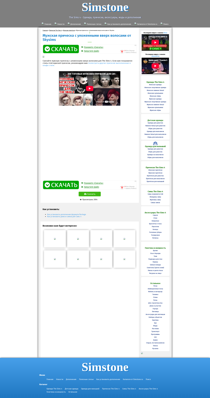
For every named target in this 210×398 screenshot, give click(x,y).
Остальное (155, 283)
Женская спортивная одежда (155, 87)
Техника (155, 294)
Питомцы (155, 311)
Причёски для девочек (155, 176)
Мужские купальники (155, 107)
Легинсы (155, 238)
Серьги (155, 215)
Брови (155, 251)
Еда (155, 323)
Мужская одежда (155, 99)
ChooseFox (155, 56)
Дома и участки (155, 306)
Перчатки (155, 227)
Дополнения (75, 24)
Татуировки (155, 235)
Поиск (165, 24)
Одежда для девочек (155, 123)
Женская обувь (155, 96)
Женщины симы (155, 197)
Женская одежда (155, 85)
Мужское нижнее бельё (155, 105)
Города (155, 309)
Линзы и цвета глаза (155, 270)
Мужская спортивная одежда (155, 102)
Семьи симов (155, 203)
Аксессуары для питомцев (155, 314)
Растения (155, 329)
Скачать (91, 194)
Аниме (155, 340)
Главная (47, 24)
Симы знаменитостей (155, 194)
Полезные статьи (94, 24)
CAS (155, 337)
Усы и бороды (155, 253)
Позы (155, 286)
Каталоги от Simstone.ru (147, 24)
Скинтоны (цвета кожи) (155, 268)
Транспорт (155, 331)
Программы (155, 334)
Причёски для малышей (155, 181)
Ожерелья (155, 221)
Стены (155, 297)
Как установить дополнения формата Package (66, 214)
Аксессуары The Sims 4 (155, 212)
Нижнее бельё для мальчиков (155, 134)
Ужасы (155, 346)
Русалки (155, 348)
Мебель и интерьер (155, 292)
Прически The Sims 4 (55, 30)
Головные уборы (155, 232)
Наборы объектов (155, 317)
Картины (155, 320)
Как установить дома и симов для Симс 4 (64, 216)
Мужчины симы (155, 200)
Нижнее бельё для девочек (155, 126)
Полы (155, 300)
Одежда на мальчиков (155, 155)
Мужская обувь (155, 110)
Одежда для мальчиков (155, 131)
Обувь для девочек (155, 129)
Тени (155, 256)
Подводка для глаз (155, 259)
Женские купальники (155, 93)
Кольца (155, 229)
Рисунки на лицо (155, 273)
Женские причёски (155, 170)
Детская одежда (155, 120)
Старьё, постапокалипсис (155, 343)
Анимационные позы (155, 289)
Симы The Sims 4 (155, 191)
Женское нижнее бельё (155, 90)
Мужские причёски (69, 30)
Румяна (155, 262)
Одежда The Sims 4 (155, 82)
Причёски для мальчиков (155, 179)
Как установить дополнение (119, 24)
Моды (155, 326)
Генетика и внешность (155, 248)
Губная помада (155, 265)
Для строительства (155, 303)
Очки (155, 218)
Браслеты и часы (155, 224)
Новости (60, 24)
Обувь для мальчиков (155, 137)
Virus (165, 33)
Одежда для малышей (155, 146)
